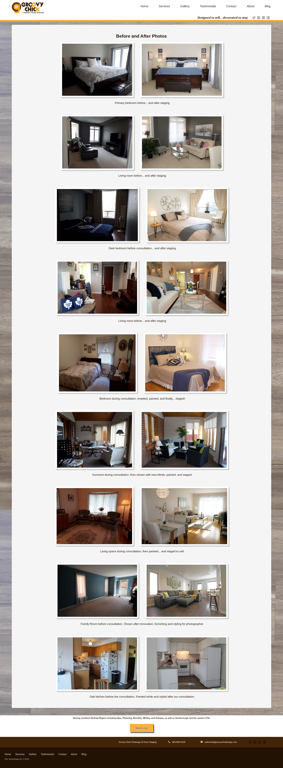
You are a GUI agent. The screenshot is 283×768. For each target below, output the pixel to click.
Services (164, 6)
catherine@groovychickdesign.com (220, 742)
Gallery (185, 6)
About (250, 6)
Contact (231, 6)
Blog (267, 6)
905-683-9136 (177, 742)
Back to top (141, 728)
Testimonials (208, 6)
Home (144, 6)
